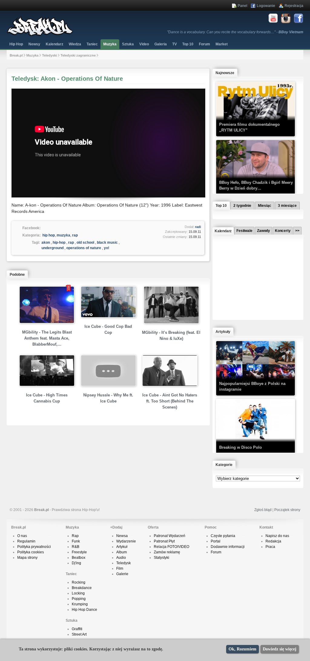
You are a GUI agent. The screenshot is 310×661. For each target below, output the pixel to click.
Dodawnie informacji (228, 547)
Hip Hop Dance (84, 609)
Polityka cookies (30, 552)
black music (107, 242)
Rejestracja (294, 6)
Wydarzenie (126, 541)
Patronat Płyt (164, 541)
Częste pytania (223, 536)
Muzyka (110, 44)
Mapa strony (27, 557)
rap (75, 235)
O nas (22, 536)
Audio (121, 557)
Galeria (160, 44)
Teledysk (123, 563)
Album (121, 552)
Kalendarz (54, 44)
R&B (75, 547)
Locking (78, 593)
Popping (79, 599)
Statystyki (161, 557)
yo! (106, 248)
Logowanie (266, 6)
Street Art (79, 634)
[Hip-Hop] (40, 35)
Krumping (80, 604)
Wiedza (75, 44)
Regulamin (26, 541)
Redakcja (273, 541)
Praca (270, 547)
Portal (215, 541)
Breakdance (82, 588)
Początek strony (287, 510)
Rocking (78, 582)
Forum (216, 552)
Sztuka (128, 44)
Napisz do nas (277, 536)
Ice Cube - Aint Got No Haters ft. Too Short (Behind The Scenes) (169, 401)
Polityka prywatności (34, 547)
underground (52, 248)
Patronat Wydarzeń (169, 536)
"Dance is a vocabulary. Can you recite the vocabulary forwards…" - (235, 32)
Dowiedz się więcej (279, 649)
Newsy (34, 44)
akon (45, 242)
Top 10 (187, 44)
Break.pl (16, 55)
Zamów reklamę (167, 552)
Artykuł (121, 547)
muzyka (63, 235)
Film (119, 568)
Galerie (122, 574)
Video (144, 44)
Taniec (92, 44)
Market (222, 44)
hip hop (48, 235)
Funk (76, 541)
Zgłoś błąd (263, 510)
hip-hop (59, 242)
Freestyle (79, 552)
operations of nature (83, 248)
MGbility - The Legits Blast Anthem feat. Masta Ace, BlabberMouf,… (47, 338)
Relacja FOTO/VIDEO (171, 547)
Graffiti (77, 629)
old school (85, 242)
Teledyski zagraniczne (78, 55)
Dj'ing (76, 563)
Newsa (122, 536)
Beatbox (78, 557)
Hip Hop (16, 44)
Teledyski (49, 55)
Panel (242, 6)
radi (198, 227)
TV (174, 44)
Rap (75, 536)
